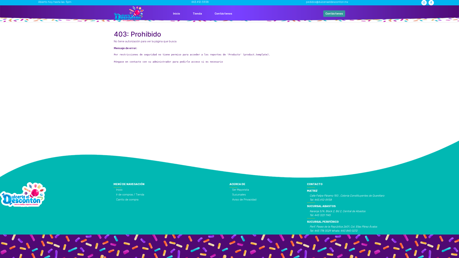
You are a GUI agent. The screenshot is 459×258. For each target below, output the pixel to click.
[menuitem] (176, 13)
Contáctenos (334, 13)
